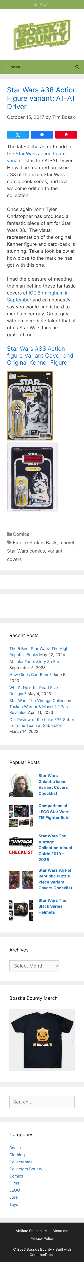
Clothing (17, 1154)
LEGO (14, 1190)
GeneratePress (42, 1254)
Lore (13, 1197)
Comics (21, 534)
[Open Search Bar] (77, 67)
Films (14, 1183)
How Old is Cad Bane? (30, 674)
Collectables (20, 1162)
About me (60, 1231)
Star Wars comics (26, 551)
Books (15, 1148)
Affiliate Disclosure (31, 1231)
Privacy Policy (42, 1238)
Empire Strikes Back (35, 542)
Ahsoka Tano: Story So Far (34, 661)
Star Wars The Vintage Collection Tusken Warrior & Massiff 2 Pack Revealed (40, 706)
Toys (13, 1204)
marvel (67, 542)
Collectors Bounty (25, 1169)
